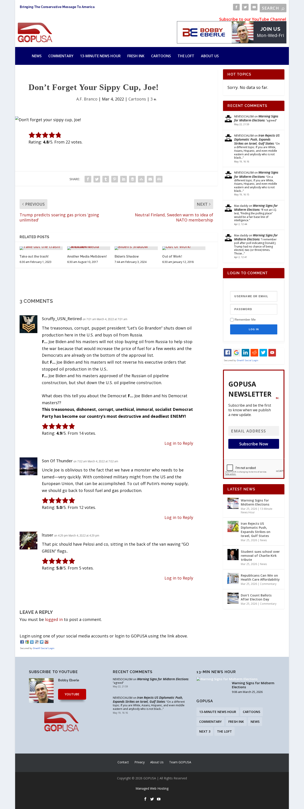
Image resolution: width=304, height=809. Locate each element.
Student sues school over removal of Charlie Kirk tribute (260, 555)
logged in (54, 619)
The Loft (186, 55)
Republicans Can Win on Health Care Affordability (260, 577)
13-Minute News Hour (100, 55)
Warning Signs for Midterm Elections (256, 118)
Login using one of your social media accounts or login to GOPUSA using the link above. (104, 636)
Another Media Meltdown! (87, 256)
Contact (123, 762)
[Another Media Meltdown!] (88, 248)
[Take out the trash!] (41, 248)
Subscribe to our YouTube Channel (252, 19)
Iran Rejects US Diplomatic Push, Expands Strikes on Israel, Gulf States (257, 139)
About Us (210, 55)
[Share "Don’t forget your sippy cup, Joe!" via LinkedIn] (123, 179)
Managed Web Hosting (152, 788)
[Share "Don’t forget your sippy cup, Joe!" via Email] (150, 179)
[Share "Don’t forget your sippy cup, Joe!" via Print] (159, 179)
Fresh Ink (135, 55)
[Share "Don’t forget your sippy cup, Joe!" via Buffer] (132, 179)
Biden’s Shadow (127, 256)
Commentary (60, 55)
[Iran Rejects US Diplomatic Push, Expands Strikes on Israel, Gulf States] (233, 526)
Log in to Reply (178, 443)
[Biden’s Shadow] (136, 248)
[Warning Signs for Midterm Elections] (233, 503)
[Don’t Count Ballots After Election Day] (233, 598)
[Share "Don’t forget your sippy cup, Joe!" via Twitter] (96, 179)
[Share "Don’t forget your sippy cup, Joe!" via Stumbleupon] (141, 179)
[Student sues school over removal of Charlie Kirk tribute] (233, 554)
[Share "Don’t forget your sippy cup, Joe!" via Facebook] (87, 179)
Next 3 (204, 731)
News (37, 55)
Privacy (139, 762)
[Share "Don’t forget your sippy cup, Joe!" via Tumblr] (105, 179)
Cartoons (161, 55)
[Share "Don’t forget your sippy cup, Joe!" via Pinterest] (114, 179)
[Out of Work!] (183, 248)
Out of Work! (172, 256)
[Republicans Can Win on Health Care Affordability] (233, 578)
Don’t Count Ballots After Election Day (256, 597)
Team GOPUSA (180, 762)
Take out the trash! (34, 256)
